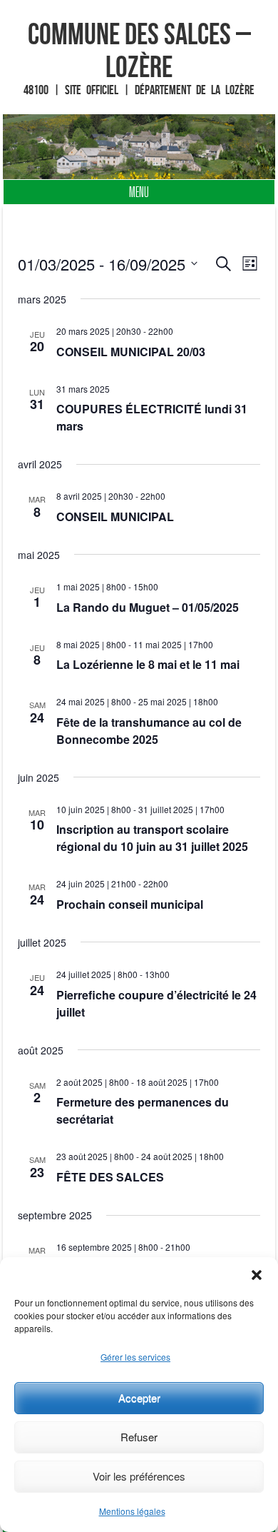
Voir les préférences (139, 1475)
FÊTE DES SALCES (110, 1177)
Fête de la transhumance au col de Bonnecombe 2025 (149, 730)
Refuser (139, 1436)
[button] (256, 1275)
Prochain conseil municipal (129, 904)
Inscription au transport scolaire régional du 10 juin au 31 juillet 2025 (152, 838)
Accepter (139, 1397)
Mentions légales (132, 1511)
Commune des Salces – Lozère (139, 50)
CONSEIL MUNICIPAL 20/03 (130, 351)
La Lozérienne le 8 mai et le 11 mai (148, 664)
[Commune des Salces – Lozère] (139, 146)
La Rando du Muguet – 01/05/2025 (147, 607)
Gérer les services (135, 1357)
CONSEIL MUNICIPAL (115, 516)
